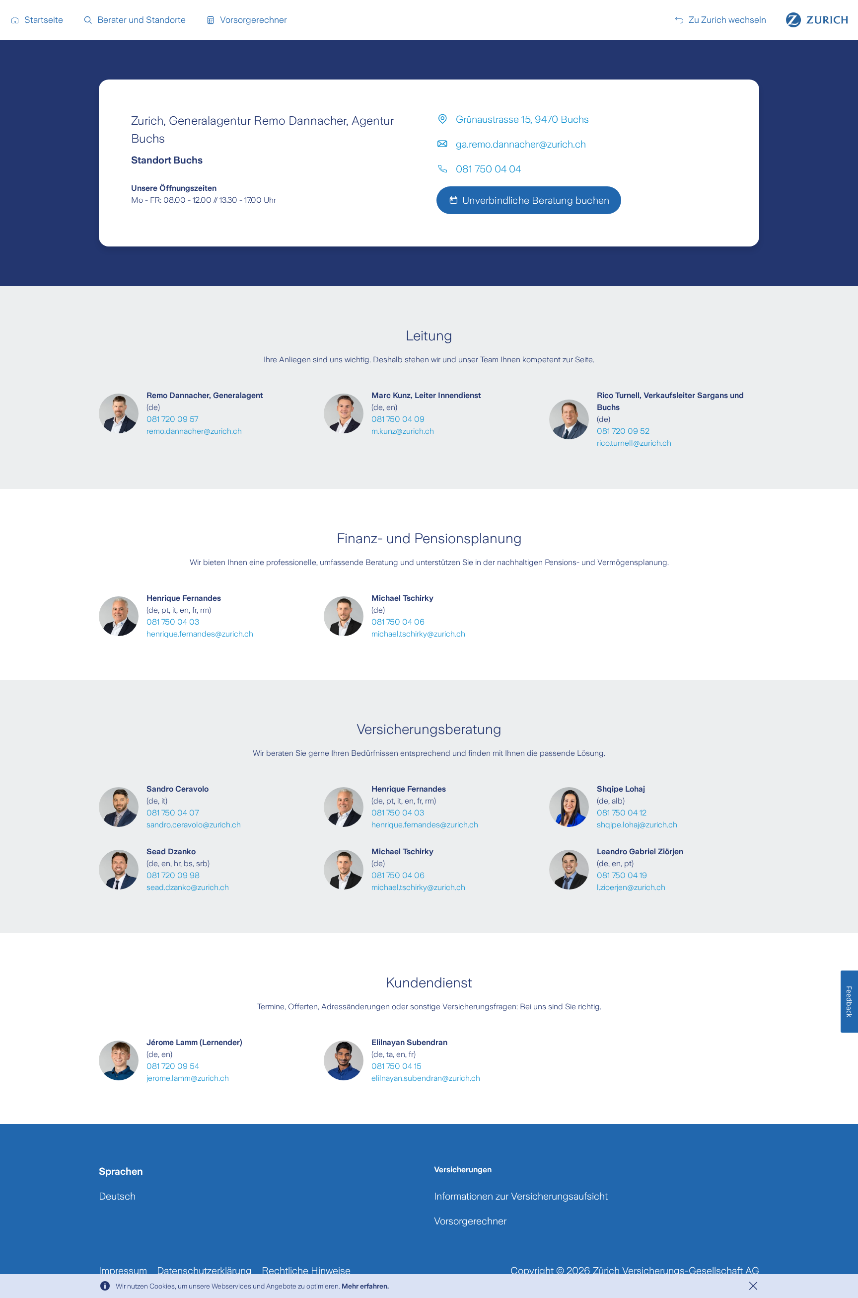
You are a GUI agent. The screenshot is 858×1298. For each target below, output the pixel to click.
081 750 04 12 (621, 813)
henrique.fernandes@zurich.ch (199, 634)
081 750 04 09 (398, 419)
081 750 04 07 (172, 813)
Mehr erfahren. (365, 1286)
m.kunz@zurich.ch (402, 431)
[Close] (753, 1286)
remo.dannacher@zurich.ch (194, 431)
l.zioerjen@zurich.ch (631, 887)
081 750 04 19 (622, 875)
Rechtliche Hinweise (306, 1270)
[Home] (817, 20)
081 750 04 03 (172, 622)
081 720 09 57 (172, 419)
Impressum (123, 1270)
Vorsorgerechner (470, 1221)
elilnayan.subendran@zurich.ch (425, 1078)
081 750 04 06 (398, 622)
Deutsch (117, 1196)
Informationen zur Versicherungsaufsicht (521, 1196)
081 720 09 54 (172, 1066)
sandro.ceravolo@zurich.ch (193, 824)
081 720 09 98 (173, 875)
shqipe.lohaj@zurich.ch (637, 824)
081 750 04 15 (396, 1066)
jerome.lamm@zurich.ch (187, 1078)
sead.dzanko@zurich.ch (187, 887)
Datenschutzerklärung (204, 1270)
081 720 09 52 (623, 431)
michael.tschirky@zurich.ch (418, 634)
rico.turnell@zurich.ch (634, 443)
